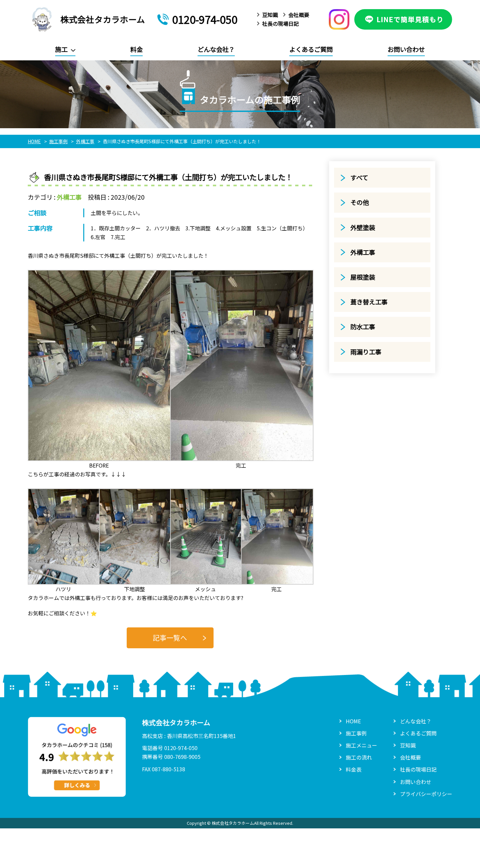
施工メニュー (361, 745)
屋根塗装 (362, 277)
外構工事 (69, 197)
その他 (359, 202)
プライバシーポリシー (426, 794)
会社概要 (298, 15)
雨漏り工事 (365, 351)
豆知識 (270, 15)
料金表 (353, 769)
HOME (353, 721)
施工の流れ (359, 757)
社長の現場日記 (280, 23)
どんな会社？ (216, 49)
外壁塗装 (362, 227)
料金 (136, 49)
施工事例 (356, 733)
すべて (359, 177)
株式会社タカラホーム (102, 19)
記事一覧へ (170, 637)
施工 (61, 49)
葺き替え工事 (369, 301)
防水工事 (362, 326)
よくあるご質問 (311, 49)
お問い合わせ (406, 49)
